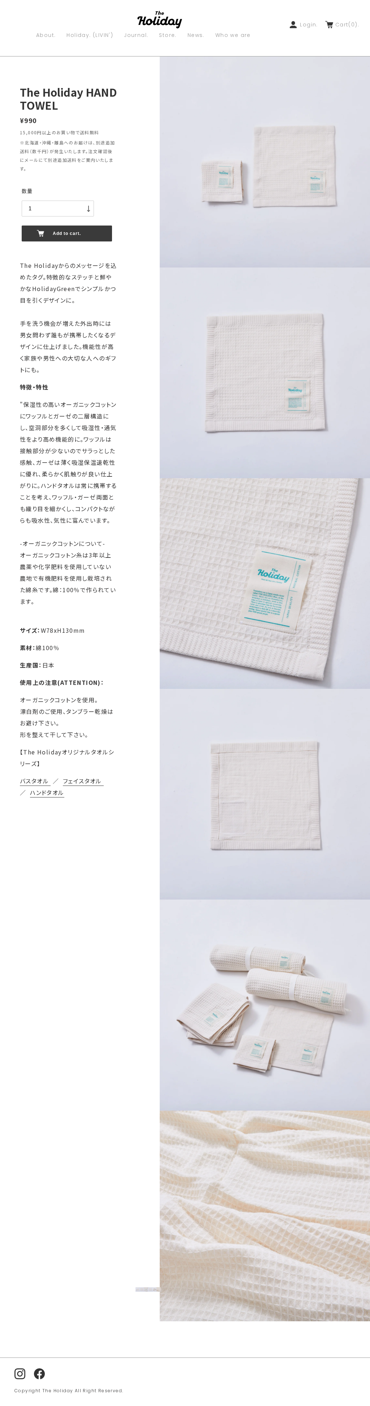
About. (46, 35)
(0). (347, 24)
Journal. (136, 35)
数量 (27, 190)
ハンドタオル (47, 792)
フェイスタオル (82, 780)
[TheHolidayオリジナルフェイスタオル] (103, 781)
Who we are (233, 35)
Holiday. (89, 35)
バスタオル (35, 780)
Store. (167, 35)
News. (196, 35)
